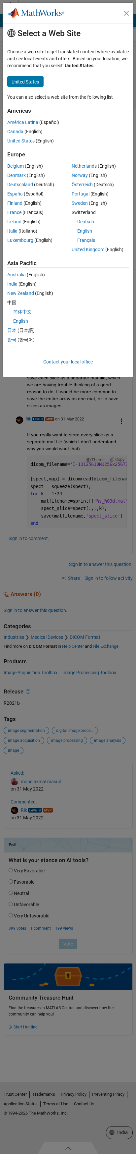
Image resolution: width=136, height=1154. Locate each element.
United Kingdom (88, 249)
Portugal (80, 193)
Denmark (16, 175)
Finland (14, 203)
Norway (80, 175)
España (15, 193)
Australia (16, 274)
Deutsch (85, 221)
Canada (15, 131)
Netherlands (84, 166)
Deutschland (20, 184)
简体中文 (22, 311)
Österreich (82, 184)
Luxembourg (20, 240)
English (84, 231)
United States (21, 140)
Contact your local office (68, 361)
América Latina (22, 122)
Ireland (14, 221)
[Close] (126, 13)
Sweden (80, 203)
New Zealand (20, 293)
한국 (12, 339)
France (14, 212)
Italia (12, 231)
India (12, 284)
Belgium (15, 166)
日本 (12, 330)
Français (86, 240)
